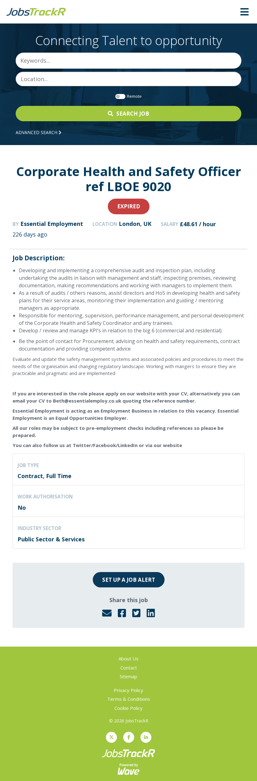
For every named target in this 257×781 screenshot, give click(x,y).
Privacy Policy (128, 690)
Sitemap (128, 676)
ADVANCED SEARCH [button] (37, 132)
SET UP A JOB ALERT (128, 579)
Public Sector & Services (51, 539)
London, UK (135, 223)
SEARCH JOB (132, 113)
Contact (128, 667)
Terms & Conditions (128, 699)
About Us (128, 658)
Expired (128, 206)
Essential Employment (51, 223)
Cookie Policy (128, 708)
